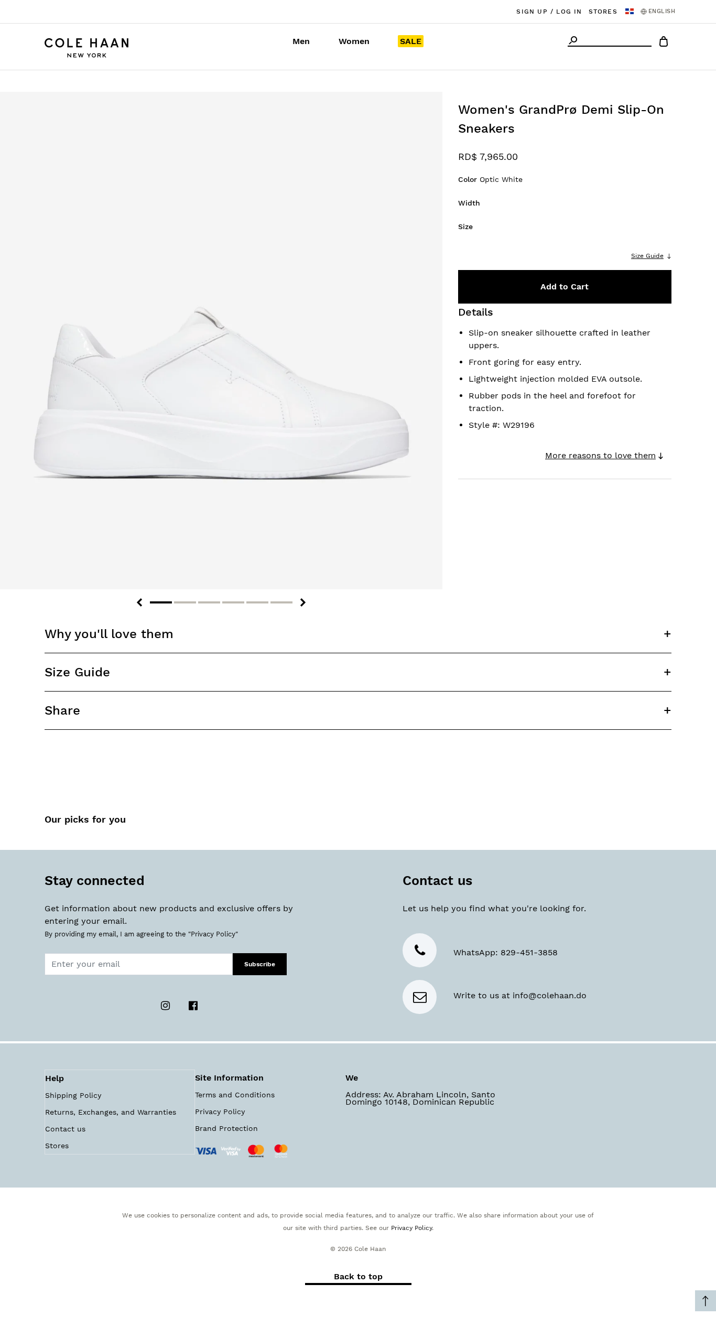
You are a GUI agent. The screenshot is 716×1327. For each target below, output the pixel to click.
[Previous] (139, 602)
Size (465, 226)
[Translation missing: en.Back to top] (705, 1300)
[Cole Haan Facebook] (193, 1005)
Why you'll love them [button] (109, 634)
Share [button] (62, 710)
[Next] (303, 602)
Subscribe (259, 964)
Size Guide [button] (77, 672)
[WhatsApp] (420, 952)
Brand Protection (226, 1128)
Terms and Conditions (235, 1095)
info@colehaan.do (550, 995)
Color (490, 179)
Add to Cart (564, 287)
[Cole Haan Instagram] (166, 1005)
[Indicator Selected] (161, 602)
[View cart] (663, 43)
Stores (57, 1145)
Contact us (65, 1129)
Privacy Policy (220, 1111)
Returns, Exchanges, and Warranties (110, 1112)
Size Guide (647, 256)
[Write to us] (420, 999)
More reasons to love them (600, 455)
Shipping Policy (73, 1095)
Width (469, 203)
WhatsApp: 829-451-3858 (505, 952)
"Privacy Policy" (213, 934)
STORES (603, 11)
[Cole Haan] (86, 46)
